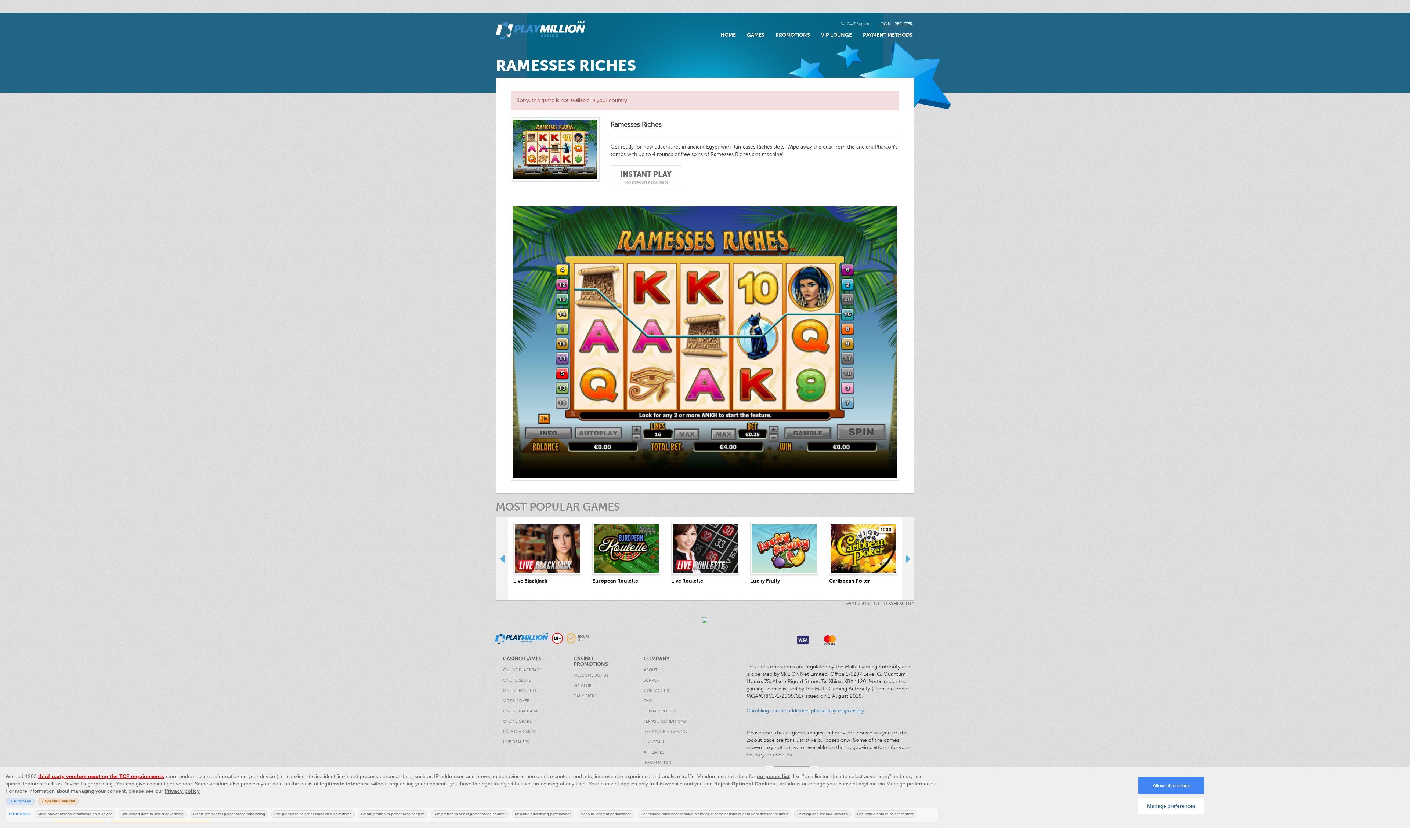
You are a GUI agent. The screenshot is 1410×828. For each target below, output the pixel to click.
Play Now (547, 548)
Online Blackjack (522, 670)
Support (653, 680)
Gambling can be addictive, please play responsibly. (805, 711)
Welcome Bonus (591, 675)
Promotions (793, 35)
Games (755, 35)
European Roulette (615, 581)
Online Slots (517, 680)
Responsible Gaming (665, 731)
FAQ (648, 700)
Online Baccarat (521, 711)
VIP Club (583, 685)
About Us (654, 670)
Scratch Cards (519, 731)
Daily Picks (585, 696)
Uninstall (654, 742)
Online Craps (517, 721)
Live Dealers (516, 742)
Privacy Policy (660, 711)
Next (908, 558)
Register (903, 24)
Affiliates (654, 752)
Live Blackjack (530, 581)
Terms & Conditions (665, 721)
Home (728, 35)
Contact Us (656, 690)
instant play (646, 177)
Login (884, 24)
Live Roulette (687, 581)
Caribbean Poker (849, 581)
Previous (502, 558)
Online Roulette (521, 690)
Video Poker (516, 700)
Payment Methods (887, 35)
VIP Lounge (836, 35)
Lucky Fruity (765, 581)
